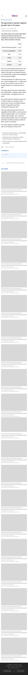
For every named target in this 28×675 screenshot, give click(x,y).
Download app (7, 671)
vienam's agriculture (9, 147)
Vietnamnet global (7, 19)
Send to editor (20, 671)
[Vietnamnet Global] (14, 16)
